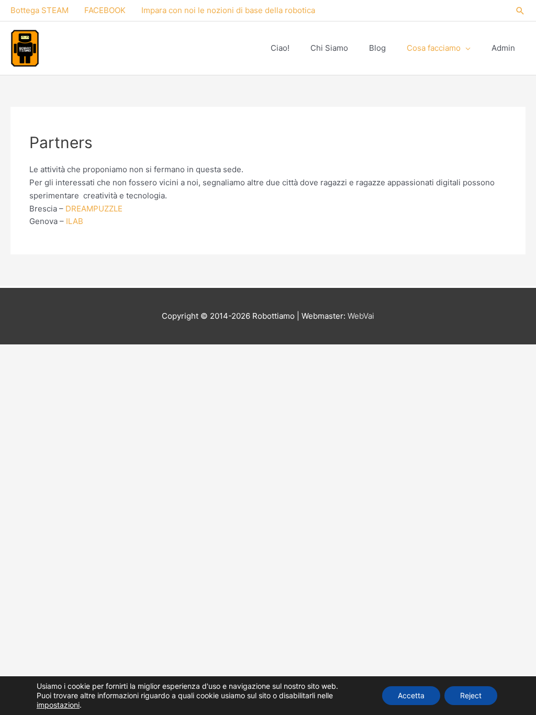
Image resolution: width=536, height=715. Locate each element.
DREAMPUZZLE (93, 209)
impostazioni (58, 704)
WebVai (361, 316)
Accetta (411, 695)
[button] (520, 11)
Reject (471, 695)
